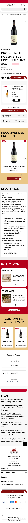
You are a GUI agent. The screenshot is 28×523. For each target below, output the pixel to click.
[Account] (21, 5)
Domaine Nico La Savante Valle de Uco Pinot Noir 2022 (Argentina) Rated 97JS (7, 342)
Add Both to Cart (13, 111)
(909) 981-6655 (22, 519)
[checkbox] (25, 141)
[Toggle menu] (2, 5)
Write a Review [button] (14, 365)
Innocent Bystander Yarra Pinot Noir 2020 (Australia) (21, 342)
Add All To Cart (13, 179)
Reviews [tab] (4, 373)
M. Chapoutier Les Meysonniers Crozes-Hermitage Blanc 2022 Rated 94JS (17, 89)
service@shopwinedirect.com (9, 519)
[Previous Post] (10, 285)
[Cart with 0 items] (25, 5)
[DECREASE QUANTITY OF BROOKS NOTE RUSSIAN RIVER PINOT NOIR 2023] (2, 78)
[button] (25, 158)
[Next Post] (18, 285)
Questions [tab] (13, 373)
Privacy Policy (9, 508)
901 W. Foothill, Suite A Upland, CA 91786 (14, 457)
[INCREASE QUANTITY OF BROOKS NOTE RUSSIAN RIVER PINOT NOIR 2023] (8, 78)
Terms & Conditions (17, 508)
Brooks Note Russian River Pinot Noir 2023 (14, 167)
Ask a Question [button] (14, 369)
